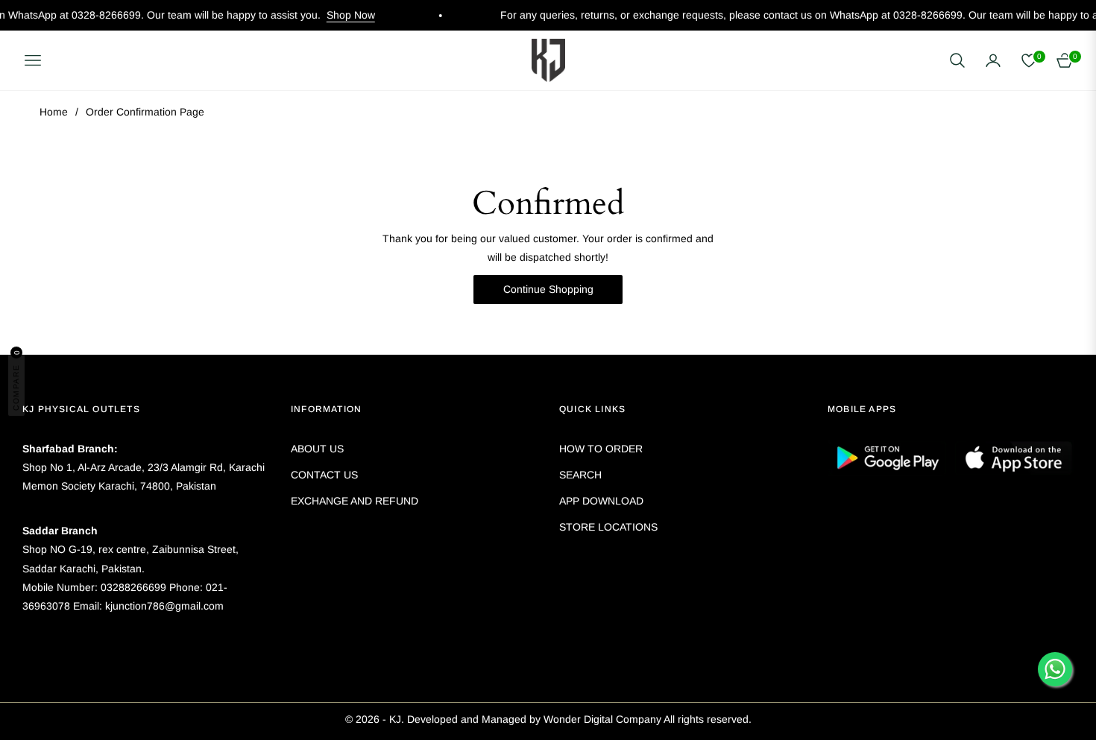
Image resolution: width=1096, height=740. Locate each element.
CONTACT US (324, 475)
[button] (957, 60)
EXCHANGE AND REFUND (354, 501)
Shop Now (333, 15)
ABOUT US (317, 449)
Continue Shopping (548, 289)
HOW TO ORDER (601, 449)
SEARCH (580, 475)
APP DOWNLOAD (601, 501)
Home (54, 112)
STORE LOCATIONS (608, 527)
